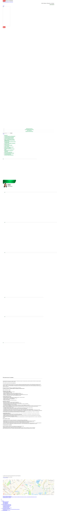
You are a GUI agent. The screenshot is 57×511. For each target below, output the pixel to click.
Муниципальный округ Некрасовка (9, 136)
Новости (5, 135)
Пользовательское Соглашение (7, 497)
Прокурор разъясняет (6, 501)
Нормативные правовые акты (7, 505)
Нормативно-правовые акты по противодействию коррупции (11, 509)
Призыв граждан (6, 144)
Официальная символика (6, 506)
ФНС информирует (5, 503)
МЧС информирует (5, 502)
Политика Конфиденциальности (7, 496)
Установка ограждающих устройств (9, 143)
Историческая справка (6, 507)
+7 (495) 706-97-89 (51, 4)
